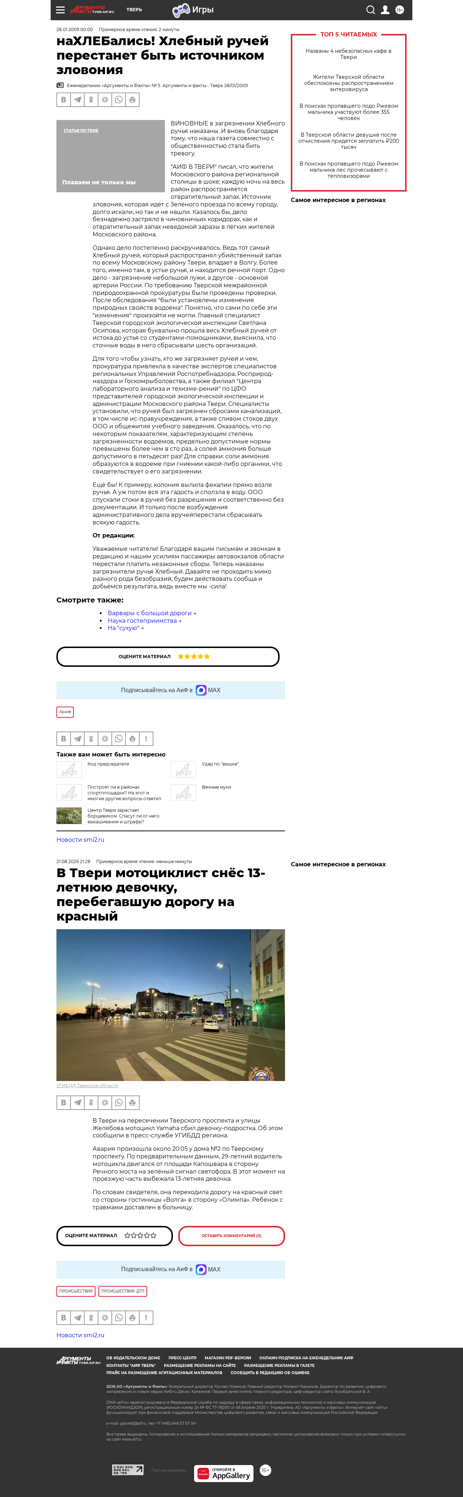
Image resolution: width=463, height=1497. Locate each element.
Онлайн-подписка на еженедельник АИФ (306, 1358)
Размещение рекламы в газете (279, 1365)
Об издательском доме (133, 1358)
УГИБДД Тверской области (87, 1085)
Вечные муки (216, 787)
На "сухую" (123, 628)
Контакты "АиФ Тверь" (131, 1365)
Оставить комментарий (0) (232, 1236)
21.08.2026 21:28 (73, 861)
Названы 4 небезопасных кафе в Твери (349, 54)
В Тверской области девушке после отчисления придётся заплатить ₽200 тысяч (348, 141)
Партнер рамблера (169, 1470)
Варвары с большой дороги (150, 613)
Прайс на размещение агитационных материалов (164, 1373)
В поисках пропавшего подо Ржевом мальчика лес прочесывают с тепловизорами (349, 170)
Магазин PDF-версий (228, 1358)
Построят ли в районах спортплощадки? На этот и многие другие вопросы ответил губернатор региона (108, 795)
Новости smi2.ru (80, 839)
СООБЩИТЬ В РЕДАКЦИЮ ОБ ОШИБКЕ (270, 1373)
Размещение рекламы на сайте (200, 1365)
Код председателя (108, 764)
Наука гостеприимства (142, 620)
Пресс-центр (182, 1358)
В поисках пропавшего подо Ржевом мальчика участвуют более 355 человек (349, 112)
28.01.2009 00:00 (74, 29)
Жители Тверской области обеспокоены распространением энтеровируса (349, 83)
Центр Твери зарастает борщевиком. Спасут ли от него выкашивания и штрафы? (124, 815)
